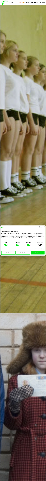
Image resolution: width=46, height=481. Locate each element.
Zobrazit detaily (39, 249)
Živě (20, 2)
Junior (23, 2)
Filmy (27, 2)
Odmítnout (8, 252)
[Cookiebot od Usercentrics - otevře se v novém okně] (39, 227)
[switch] (17, 245)
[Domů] (4, 2)
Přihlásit (36, 2)
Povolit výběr (23, 252)
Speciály (31, 2)
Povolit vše (37, 252)
